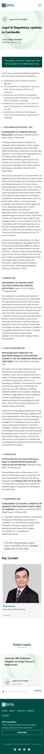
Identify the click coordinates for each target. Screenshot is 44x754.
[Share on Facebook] (8, 635)
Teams (5, 710)
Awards (5, 715)
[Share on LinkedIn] (3, 635)
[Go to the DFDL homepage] (8, 5)
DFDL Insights (11, 63)
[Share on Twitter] (12, 635)
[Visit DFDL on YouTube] (29, 749)
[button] (3, 691)
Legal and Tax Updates (18, 19)
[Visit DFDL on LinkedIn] (15, 749)
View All (38, 690)
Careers (30, 710)
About (12, 710)
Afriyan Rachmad (15, 39)
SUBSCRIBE (22, 732)
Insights (21, 710)
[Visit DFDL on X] (24, 749)
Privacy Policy (37, 744)
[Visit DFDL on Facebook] (20, 749)
